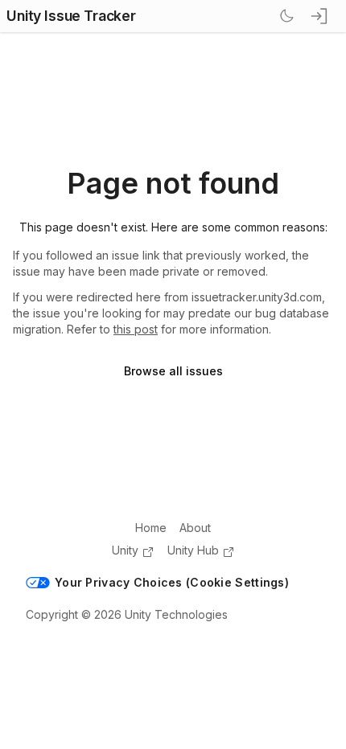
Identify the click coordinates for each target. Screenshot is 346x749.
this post (135, 329)
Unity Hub (193, 550)
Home (151, 527)
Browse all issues (173, 371)
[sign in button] (320, 16)
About (195, 527)
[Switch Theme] (286, 16)
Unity (125, 550)
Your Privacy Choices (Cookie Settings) (172, 582)
